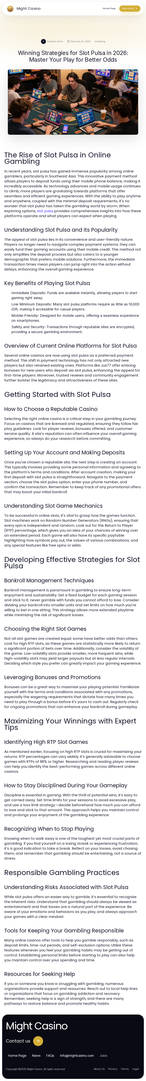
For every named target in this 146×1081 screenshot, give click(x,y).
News (36, 1055)
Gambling (100, 41)
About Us (99, 1069)
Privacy (112, 1069)
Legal (135, 1069)
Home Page (17, 1055)
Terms (125, 1069)
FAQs (50, 1055)
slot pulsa (45, 211)
